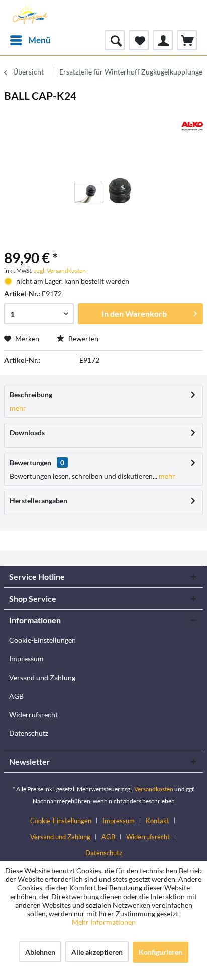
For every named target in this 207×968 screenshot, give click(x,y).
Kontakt (157, 820)
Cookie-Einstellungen (42, 640)
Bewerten (82, 338)
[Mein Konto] (163, 40)
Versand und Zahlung (42, 677)
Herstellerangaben (38, 500)
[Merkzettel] (139, 40)
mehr (18, 408)
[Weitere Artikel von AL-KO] (192, 126)
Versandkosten (153, 789)
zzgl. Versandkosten (60, 270)
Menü (39, 40)
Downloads (27, 432)
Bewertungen (30, 462)
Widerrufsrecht (33, 714)
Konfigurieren (160, 952)
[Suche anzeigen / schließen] (115, 40)
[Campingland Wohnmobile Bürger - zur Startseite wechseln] (29, 15)
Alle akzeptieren (97, 952)
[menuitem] (30, 40)
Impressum (26, 658)
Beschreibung (31, 394)
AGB (16, 696)
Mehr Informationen (104, 922)
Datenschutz (28, 733)
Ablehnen (40, 952)
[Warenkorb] (187, 40)
